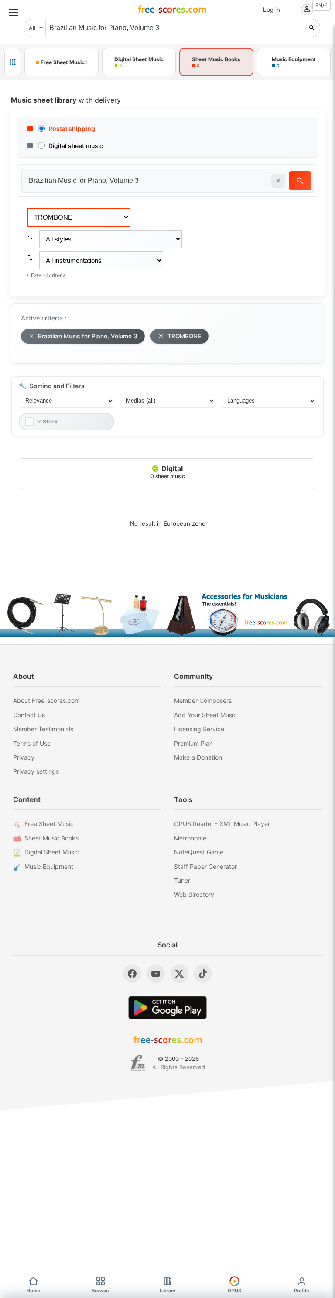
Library (167, 1291)
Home (34, 1291)
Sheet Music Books (51, 838)
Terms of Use (32, 743)
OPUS (234, 1291)
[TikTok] (203, 973)
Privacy (23, 757)
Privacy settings (36, 771)
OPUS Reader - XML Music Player (222, 823)
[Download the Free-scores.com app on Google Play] (167, 1007)
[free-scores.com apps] (12, 62)
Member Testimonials (43, 729)
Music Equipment (48, 866)
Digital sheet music (75, 145)
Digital (167, 471)
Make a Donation (198, 757)
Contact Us (29, 715)
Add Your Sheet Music (205, 715)
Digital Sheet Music (51, 852)
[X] (179, 973)
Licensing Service (199, 729)
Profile (301, 1291)
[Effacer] (278, 181)
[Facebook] (132, 973)
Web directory (194, 894)
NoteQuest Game (198, 852)
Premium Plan (193, 743)
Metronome (190, 838)
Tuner (182, 880)
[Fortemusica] (138, 1063)
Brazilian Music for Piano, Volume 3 (87, 336)
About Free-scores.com (46, 700)
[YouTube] (156, 973)
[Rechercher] (312, 28)
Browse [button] (100, 1291)
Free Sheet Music (49, 823)
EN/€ (321, 5)
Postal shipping (71, 128)
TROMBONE (184, 336)
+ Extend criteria (46, 275)
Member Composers (203, 700)
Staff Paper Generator (205, 866)
